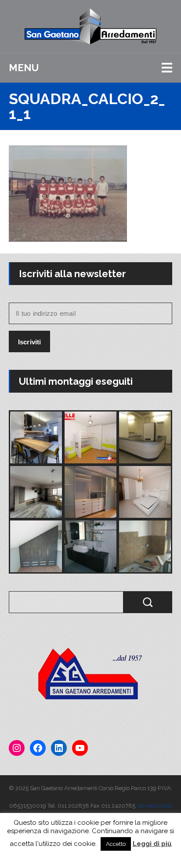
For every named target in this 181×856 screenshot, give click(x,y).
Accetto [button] (116, 844)
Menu (24, 67)
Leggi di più (152, 844)
